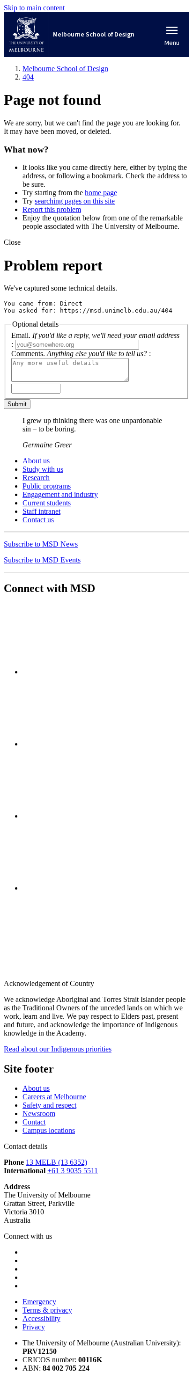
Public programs (46, 486)
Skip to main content (34, 8)
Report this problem (51, 209)
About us (36, 461)
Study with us (42, 469)
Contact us (38, 520)
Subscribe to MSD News (41, 544)
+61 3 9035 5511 (72, 1171)
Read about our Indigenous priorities (57, 1049)
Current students (46, 503)
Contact (33, 1122)
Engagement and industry (60, 494)
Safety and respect (49, 1105)
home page (101, 193)
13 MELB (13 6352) (56, 1162)
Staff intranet (41, 511)
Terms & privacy (47, 1310)
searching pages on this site (75, 201)
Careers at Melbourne (54, 1097)
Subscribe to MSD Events (42, 560)
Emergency (39, 1302)
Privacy (33, 1327)
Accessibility (41, 1318)
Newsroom (38, 1113)
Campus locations (48, 1130)
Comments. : (81, 354)
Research (36, 478)
